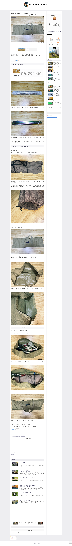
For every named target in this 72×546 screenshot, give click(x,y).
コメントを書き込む (28, 530)
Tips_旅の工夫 (13, 436)
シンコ (54, 21)
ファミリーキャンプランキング (52, 117)
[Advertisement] (27, 45)
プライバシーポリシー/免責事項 (36, 543)
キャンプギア (22, 436)
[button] (13, 454)
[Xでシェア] (11, 454)
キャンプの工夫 (18, 436)
